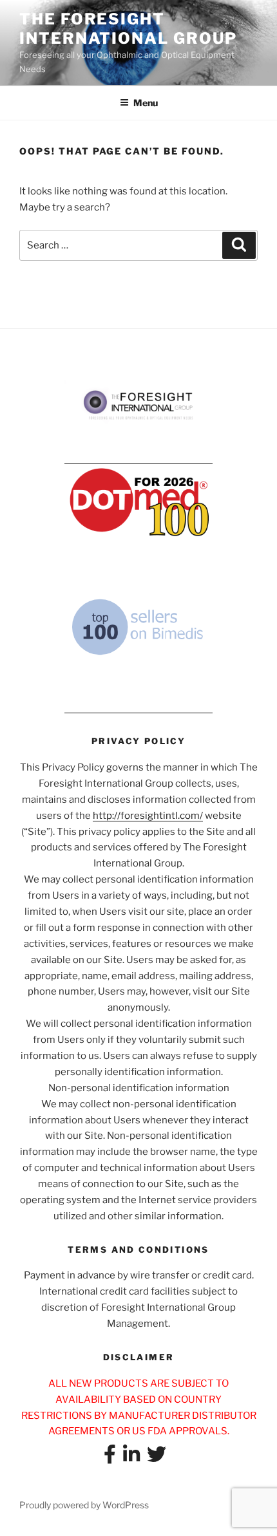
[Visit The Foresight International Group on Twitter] (156, 1458)
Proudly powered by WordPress (84, 1504)
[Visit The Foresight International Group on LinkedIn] (131, 1458)
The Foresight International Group (127, 29)
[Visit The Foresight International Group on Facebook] (110, 1458)
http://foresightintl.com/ (148, 815)
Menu (145, 102)
